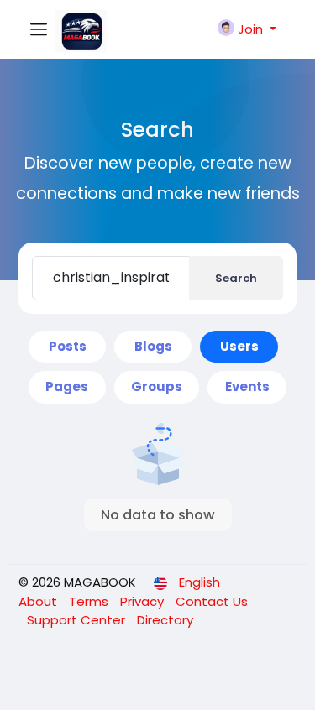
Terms (90, 601)
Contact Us (212, 601)
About (39, 601)
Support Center (78, 620)
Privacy (143, 601)
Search (236, 278)
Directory (165, 620)
